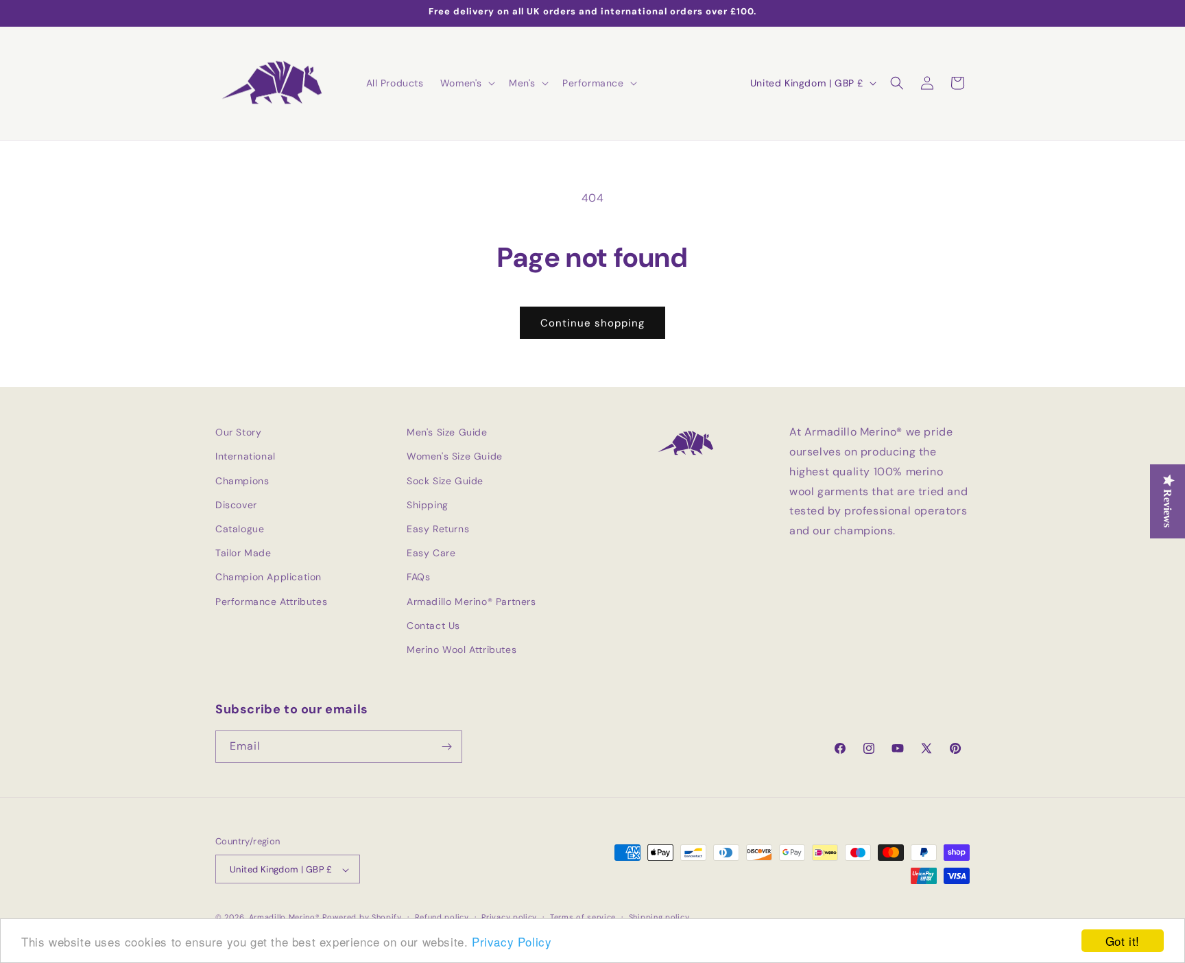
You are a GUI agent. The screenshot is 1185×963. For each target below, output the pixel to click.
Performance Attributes (271, 601)
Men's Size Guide (447, 432)
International (245, 457)
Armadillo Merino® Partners (471, 601)
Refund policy (442, 917)
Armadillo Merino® (284, 918)
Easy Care (431, 553)
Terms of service (583, 917)
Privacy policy (509, 917)
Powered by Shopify (362, 918)
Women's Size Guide (455, 457)
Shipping (427, 505)
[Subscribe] (446, 746)
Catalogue (239, 529)
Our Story (238, 432)
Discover (236, 505)
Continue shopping (592, 323)
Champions (242, 481)
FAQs (418, 577)
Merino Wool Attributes (461, 649)
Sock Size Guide (445, 481)
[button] (466, 83)
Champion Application (268, 577)
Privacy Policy (511, 941)
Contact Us (433, 625)
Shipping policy (659, 917)
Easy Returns (438, 529)
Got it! (1122, 940)
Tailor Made (243, 553)
